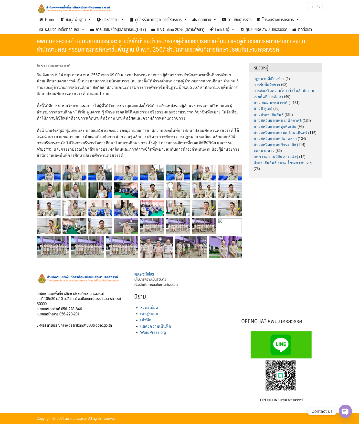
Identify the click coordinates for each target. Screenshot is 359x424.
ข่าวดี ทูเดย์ (262, 108)
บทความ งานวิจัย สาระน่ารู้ (275, 157)
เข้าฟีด (145, 320)
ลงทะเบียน (149, 307)
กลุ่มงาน (204, 19)
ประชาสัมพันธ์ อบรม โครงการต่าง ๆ (282, 162)
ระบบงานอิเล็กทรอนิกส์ (62, 29)
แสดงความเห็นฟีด (155, 326)
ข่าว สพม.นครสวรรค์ (55, 65)
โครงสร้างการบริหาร (278, 19)
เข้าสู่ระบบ (149, 314)
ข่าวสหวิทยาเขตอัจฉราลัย (274, 145)
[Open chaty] (345, 411)
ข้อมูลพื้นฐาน (76, 19)
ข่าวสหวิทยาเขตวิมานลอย (275, 138)
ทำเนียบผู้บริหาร (240, 19)
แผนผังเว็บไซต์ (144, 274)
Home (50, 19)
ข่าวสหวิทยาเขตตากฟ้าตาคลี (277, 120)
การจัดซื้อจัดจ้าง (266, 84)
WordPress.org (153, 332)
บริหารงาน (110, 19)
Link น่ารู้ (222, 29)
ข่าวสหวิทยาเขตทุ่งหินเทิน (274, 126)
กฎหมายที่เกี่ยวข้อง (269, 79)
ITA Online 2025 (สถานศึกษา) (180, 29)
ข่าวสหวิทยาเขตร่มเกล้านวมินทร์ (280, 133)
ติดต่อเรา (305, 29)
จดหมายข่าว (264, 150)
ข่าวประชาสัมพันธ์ (268, 114)
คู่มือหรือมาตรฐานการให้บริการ (158, 19)
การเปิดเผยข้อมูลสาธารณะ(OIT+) (121, 29)
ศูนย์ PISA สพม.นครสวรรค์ (266, 29)
